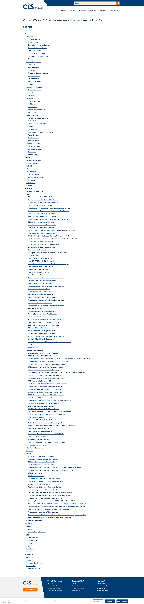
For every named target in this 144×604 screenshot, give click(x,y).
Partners (29, 552)
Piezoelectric (30, 98)
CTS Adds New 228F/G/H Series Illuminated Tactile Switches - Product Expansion (56, 373)
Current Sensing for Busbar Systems (40, 241)
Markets (27, 158)
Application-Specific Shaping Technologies (43, 459)
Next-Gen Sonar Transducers (38, 275)
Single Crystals (33, 112)
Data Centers (31, 183)
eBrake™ (31, 95)
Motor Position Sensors (36, 121)
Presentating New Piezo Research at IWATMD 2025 (46, 434)
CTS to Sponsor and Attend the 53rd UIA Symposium (46, 395)
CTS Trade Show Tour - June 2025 (40, 398)
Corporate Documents (34, 521)
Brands (28, 526)
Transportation (31, 172)
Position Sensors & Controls (37, 124)
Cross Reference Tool (33, 345)
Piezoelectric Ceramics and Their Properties (43, 512)
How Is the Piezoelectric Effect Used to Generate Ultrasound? (49, 342)
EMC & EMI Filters (34, 67)
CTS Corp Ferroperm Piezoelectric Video (42, 465)
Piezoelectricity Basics (35, 308)
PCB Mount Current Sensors (38, 56)
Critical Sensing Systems (36, 53)
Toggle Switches (33, 140)
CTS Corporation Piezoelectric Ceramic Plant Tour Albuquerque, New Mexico (55, 467)
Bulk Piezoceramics (35, 101)
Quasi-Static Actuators (36, 317)
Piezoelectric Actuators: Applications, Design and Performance (50, 509)
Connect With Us (78, 581)
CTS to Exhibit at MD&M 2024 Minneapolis (42, 356)
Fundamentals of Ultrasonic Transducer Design (44, 487)
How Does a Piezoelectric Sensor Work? (42, 225)
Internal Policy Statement (37, 532)
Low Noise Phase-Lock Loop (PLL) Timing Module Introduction (50, 495)
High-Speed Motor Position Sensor (40, 205)
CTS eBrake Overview (35, 473)
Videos (28, 454)
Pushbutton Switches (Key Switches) (40, 132)
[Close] (141, 601)
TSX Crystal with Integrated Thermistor (41, 222)
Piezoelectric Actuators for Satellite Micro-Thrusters (46, 286)
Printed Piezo (32, 107)
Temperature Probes (35, 149)
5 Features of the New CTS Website (40, 197)
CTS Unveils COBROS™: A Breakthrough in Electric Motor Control (51, 400)
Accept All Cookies (122, 601)
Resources (28, 189)
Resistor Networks (34, 81)
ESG (27, 535)
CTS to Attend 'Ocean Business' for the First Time (45, 392)
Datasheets (30, 347)
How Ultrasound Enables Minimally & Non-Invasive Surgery (48, 264)
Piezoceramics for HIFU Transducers (40, 283)
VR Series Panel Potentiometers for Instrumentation (46, 336)
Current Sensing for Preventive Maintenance (43, 244)
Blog (28, 194)
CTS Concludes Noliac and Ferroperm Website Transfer (47, 384)
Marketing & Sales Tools (34, 191)
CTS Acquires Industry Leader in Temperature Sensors (47, 364)
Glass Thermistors (34, 146)
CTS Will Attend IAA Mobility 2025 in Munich (43, 409)
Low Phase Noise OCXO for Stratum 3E (41, 267)
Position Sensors (32, 115)
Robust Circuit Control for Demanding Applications (46, 319)
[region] (72, 601)
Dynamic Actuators (34, 255)
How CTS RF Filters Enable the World (41, 261)
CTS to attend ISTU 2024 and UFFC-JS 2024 (43, 353)
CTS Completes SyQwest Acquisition (40, 381)
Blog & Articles (52, 583)
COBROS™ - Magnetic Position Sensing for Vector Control (48, 236)
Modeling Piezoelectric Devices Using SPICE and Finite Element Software (53, 501)
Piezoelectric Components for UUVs (40, 294)
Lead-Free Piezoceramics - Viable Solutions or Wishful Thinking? (50, 493)
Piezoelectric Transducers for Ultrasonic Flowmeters (46, 306)
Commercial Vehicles (35, 177)
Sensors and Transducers (37, 110)
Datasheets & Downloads (55, 586)
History (28, 546)
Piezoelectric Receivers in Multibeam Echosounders (46, 300)
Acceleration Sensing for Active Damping (42, 233)
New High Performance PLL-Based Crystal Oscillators (47, 442)
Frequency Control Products (38, 73)
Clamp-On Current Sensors (37, 48)
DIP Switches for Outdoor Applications (41, 247)
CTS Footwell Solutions (36, 476)
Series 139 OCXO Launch (37, 437)
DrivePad (31, 93)
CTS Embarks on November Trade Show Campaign (46, 387)
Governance (32, 540)
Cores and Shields (34, 51)
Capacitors (32, 65)
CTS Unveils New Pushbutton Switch (41, 406)
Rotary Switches (33, 135)
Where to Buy (31, 566)
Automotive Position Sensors (38, 118)
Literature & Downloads (34, 448)
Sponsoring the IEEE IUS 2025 (38, 439)
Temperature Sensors (33, 143)
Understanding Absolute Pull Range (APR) (42, 333)
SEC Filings (99, 588)
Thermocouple (33, 155)
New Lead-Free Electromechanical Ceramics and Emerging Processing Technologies (57, 504)
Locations (29, 549)
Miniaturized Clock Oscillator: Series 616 (42, 420)
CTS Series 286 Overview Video (39, 484)
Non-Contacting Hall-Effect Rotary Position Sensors (46, 278)
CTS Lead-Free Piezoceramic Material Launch (44, 479)
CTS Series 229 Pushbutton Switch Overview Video (45, 481)
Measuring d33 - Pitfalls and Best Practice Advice (45, 498)
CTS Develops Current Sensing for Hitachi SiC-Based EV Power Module (53, 239)
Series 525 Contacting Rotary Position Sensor (43, 325)
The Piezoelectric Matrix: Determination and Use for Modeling (49, 518)
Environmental (33, 538)
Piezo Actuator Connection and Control (42, 280)
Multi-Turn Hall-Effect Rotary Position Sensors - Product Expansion (51, 425)
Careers (29, 529)
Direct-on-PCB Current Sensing (39, 250)
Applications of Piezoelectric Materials (41, 456)
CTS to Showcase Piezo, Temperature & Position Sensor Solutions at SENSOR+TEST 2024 (59, 359)
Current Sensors (32, 42)
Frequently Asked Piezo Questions (40, 258)
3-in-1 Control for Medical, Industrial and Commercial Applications (51, 230)
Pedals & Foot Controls (34, 87)
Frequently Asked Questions (36, 445)
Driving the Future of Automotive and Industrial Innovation (48, 253)
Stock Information (102, 590)
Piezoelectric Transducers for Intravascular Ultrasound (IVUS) (49, 208)
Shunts (30, 59)
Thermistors (32, 152)
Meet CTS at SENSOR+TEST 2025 (39, 417)
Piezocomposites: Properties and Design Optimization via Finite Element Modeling (56, 506)
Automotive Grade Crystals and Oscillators (43, 200)
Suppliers (29, 451)
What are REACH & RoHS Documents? (41, 339)
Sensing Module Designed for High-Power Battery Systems (48, 211)
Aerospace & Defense (33, 160)
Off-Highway (31, 180)
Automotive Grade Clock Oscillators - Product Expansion (48, 361)
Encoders (31, 70)
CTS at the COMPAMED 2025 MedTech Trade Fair (45, 375)
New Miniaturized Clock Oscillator (40, 431)
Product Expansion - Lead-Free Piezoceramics (44, 314)
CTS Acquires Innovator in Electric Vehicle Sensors (45, 367)
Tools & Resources (55, 581)
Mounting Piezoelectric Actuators (39, 269)
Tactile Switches (33, 138)
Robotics (29, 186)
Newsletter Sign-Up (33, 569)
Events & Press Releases (34, 350)
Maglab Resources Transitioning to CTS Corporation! (46, 414)
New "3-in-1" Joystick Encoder (38, 428)
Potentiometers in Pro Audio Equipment (42, 311)
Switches (29, 127)
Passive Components (33, 62)
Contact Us (29, 557)
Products (28, 34)
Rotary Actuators (34, 39)
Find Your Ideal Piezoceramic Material (41, 228)
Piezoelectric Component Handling (40, 292)
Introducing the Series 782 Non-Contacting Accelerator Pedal (49, 412)
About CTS (28, 523)
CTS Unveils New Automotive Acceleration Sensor (45, 403)
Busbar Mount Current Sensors (39, 45)
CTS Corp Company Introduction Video (41, 462)
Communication (32, 163)
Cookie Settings (98, 601)
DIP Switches (32, 129)
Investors (28, 555)
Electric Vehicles (33, 174)
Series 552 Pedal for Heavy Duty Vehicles (42, 214)
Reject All (109, 601)
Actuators (29, 36)
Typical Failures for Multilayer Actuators (42, 331)
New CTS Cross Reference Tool (39, 272)
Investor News (100, 586)
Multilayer (31, 104)
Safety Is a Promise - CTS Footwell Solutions (43, 322)
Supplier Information (54, 588)
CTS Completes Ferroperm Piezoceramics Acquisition (46, 378)
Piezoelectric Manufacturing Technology (42, 297)
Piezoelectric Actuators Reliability (39, 289)
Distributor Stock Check (34, 563)
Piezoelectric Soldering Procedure (40, 303)
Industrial (29, 166)
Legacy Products (34, 76)
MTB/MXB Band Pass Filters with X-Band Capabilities (46, 423)
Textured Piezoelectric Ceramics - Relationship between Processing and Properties (57, 515)
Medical (29, 169)
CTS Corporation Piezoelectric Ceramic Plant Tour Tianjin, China (50, 470)
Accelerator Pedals (34, 90)
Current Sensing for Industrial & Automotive (43, 202)
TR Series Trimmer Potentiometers (40, 328)
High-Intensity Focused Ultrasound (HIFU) (42, 490)
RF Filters (31, 84)
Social (30, 543)
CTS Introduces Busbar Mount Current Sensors (44, 389)
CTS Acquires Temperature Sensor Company (43, 370)
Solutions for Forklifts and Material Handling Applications (48, 219)
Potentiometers (33, 79)
